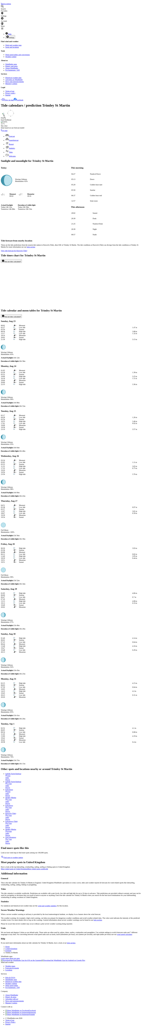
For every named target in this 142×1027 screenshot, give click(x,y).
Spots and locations (12, 47)
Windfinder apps (11, 64)
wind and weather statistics (47, 906)
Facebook (19, 100)
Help (9, 34)
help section (98, 920)
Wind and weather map (13, 45)
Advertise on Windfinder (14, 80)
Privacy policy (10, 93)
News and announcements (14, 82)
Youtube (32, 1014)
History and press (11, 66)
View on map (9, 100)
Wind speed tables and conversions (17, 55)
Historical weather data (13, 78)
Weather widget (10, 57)
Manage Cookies (11, 84)
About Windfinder (11, 68)
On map (4, 131)
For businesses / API (12, 70)
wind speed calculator (124, 934)
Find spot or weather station (13, 857)
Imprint (7, 95)
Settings (11, 37)
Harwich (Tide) (14, 251)
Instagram (32, 1012)
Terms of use (9, 91)
